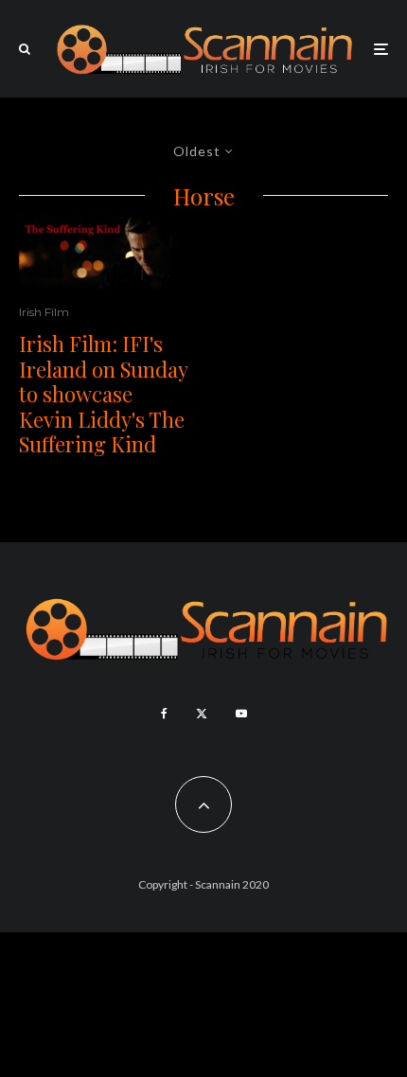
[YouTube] (241, 713)
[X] (201, 713)
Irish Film (44, 312)
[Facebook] (164, 713)
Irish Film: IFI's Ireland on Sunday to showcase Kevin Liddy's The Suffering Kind (103, 393)
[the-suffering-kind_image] (104, 253)
